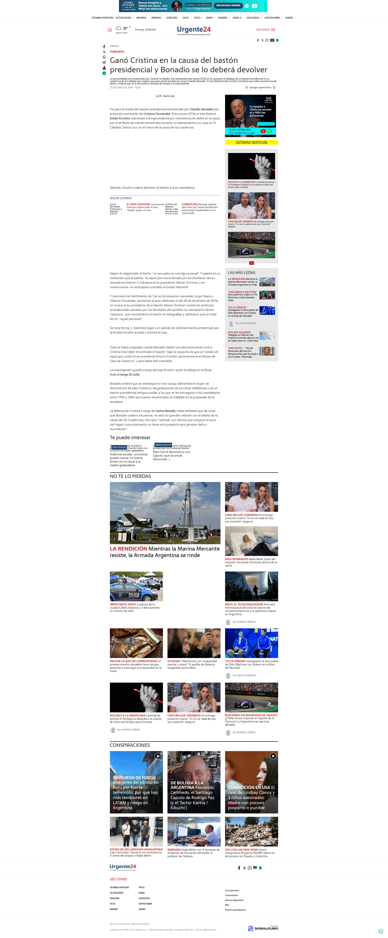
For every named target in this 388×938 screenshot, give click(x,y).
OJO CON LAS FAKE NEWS (242, 849)
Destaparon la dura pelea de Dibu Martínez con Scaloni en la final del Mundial (243, 313)
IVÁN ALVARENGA (247, 323)
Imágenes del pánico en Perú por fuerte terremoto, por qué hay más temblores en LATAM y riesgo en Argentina (136, 795)
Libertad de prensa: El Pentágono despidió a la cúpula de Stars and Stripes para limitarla (135, 718)
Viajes (289, 18)
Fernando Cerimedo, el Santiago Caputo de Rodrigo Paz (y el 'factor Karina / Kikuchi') (192, 797)
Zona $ (237, 18)
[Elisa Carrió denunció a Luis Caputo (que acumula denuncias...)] (172, 448)
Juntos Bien (272, 18)
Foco (197, 18)
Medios (157, 18)
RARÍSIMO (174, 849)
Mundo (142, 18)
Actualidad (124, 18)
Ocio (186, 18)
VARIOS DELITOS (163, 445)
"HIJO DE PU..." (237, 348)
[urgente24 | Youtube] (272, 40)
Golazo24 (253, 18)
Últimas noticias (103, 18)
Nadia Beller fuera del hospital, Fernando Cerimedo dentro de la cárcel (251, 562)
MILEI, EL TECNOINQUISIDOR (244, 604)
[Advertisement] (165, 159)
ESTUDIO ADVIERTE (239, 332)
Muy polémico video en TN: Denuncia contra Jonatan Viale (243, 297)
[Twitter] (104, 52)
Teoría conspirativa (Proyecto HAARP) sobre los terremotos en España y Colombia (250, 852)
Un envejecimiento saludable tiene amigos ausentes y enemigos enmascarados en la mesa (136, 666)
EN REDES (174, 661)
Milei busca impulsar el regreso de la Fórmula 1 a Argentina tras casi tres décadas (249, 721)
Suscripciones (232, 890)
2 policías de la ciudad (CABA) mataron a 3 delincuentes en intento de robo (135, 607)
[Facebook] (104, 47)
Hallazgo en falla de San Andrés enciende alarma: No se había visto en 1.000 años (243, 338)
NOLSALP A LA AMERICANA (128, 715)
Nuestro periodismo (235, 910)
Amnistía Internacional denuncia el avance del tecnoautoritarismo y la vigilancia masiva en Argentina (250, 609)
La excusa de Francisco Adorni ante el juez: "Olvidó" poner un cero (145, 207)
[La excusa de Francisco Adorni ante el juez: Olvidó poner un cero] (117, 208)
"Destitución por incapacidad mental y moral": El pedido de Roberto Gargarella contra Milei (192, 664)
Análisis (172, 18)
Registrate (263, 30)
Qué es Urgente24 (234, 900)
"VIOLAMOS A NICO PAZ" (242, 292)
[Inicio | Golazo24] (277, 40)
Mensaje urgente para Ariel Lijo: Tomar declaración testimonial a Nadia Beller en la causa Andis (199, 208)
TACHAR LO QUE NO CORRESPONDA (133, 661)
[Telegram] (104, 62)
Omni (209, 18)
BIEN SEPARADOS (237, 559)
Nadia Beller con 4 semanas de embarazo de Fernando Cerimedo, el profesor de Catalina (193, 852)
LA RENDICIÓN (237, 279)
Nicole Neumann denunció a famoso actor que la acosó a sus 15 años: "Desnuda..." (243, 352)
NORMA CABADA (246, 622)
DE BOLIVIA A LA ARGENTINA (187, 785)
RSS (227, 905)
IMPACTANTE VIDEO (123, 604)
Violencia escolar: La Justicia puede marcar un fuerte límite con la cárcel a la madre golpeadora (128, 460)
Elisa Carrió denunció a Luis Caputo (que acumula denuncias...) (171, 455)
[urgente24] (123, 870)
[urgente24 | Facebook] (257, 40)
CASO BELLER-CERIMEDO (242, 515)
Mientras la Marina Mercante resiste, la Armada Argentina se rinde (243, 282)
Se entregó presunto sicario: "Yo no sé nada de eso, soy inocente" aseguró (249, 518)
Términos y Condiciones (119, 923)
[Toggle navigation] (111, 29)
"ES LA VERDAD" (237, 307)
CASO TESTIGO (119, 447)
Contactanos (231, 895)
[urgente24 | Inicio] (275, 914)
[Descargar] (104, 68)
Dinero (223, 18)
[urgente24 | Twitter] (262, 40)
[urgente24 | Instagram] (267, 40)
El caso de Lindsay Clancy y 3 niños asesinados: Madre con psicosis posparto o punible (251, 797)
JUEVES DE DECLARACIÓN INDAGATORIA (136, 849)
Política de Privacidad (140, 923)
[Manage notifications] (380, 931)
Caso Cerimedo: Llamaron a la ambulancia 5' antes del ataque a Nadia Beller (136, 854)
